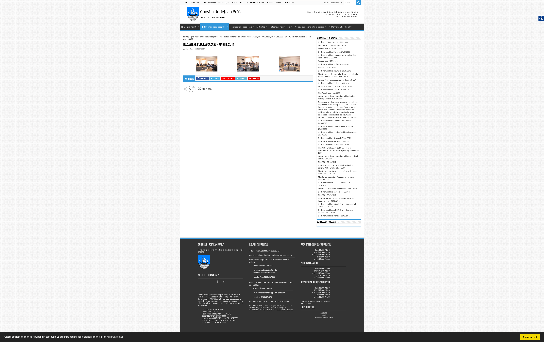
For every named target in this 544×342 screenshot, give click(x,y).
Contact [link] (262, 27)
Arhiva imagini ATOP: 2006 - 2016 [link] (275, 37)
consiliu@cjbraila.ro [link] (263, 255)
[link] (209, 2)
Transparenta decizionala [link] (241, 27)
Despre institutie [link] (190, 27)
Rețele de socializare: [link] (331, 3)
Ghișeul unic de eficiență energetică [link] (309, 27)
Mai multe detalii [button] (115, 337)
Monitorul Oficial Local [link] (340, 27)
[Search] (358, 2)
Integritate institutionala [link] (280, 27)
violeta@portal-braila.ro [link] (282, 255)
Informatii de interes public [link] (215, 27)
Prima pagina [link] (188, 37)
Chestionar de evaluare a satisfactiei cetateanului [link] (269, 301)
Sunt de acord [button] (530, 337)
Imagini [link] (257, 37)
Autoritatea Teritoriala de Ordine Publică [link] (236, 37)
